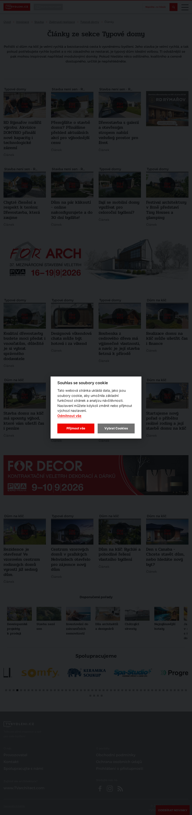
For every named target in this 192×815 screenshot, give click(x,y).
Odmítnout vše (69, 416)
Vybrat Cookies (116, 428)
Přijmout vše (75, 428)
